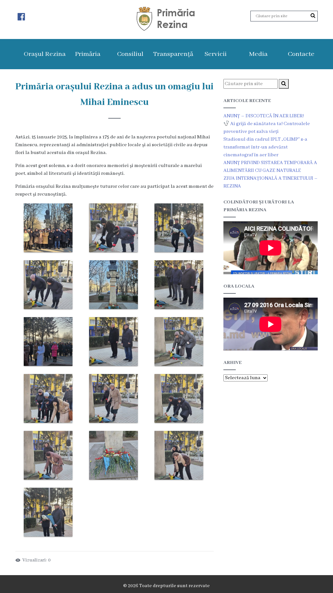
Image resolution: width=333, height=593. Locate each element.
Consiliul (130, 54)
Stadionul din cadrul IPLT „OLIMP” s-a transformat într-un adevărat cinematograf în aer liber (265, 147)
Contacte (301, 54)
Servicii (216, 54)
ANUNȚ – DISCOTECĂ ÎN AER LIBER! (263, 116)
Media (258, 54)
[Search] (313, 16)
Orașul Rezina (45, 54)
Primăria (87, 54)
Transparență (173, 54)
